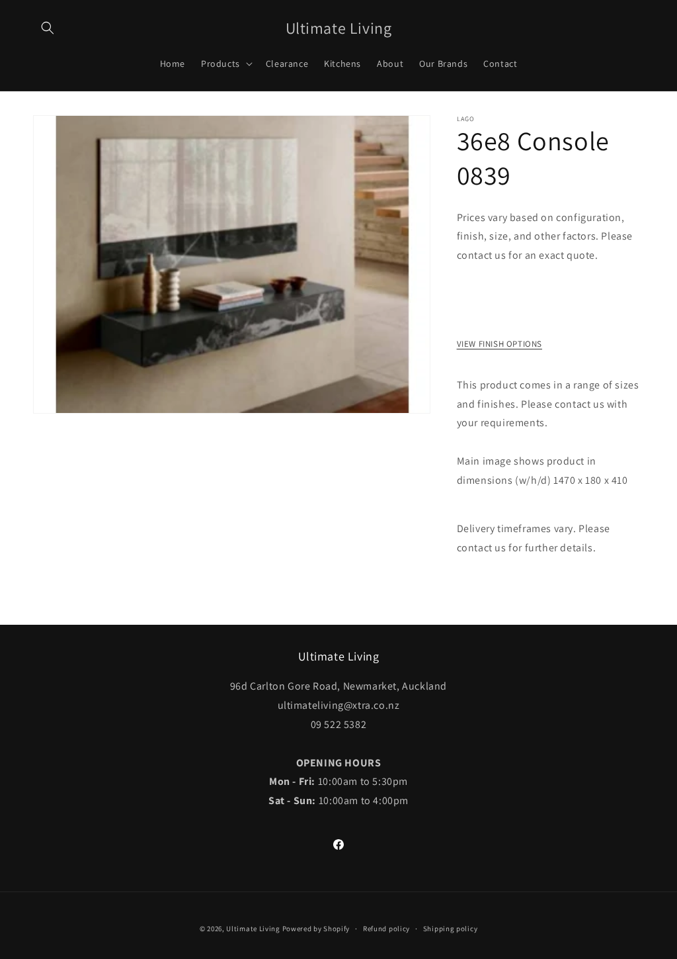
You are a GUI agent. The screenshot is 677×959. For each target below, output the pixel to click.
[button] (47, 27)
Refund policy (386, 928)
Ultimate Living (253, 928)
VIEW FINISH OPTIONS (499, 343)
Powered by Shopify (316, 928)
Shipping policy (450, 928)
